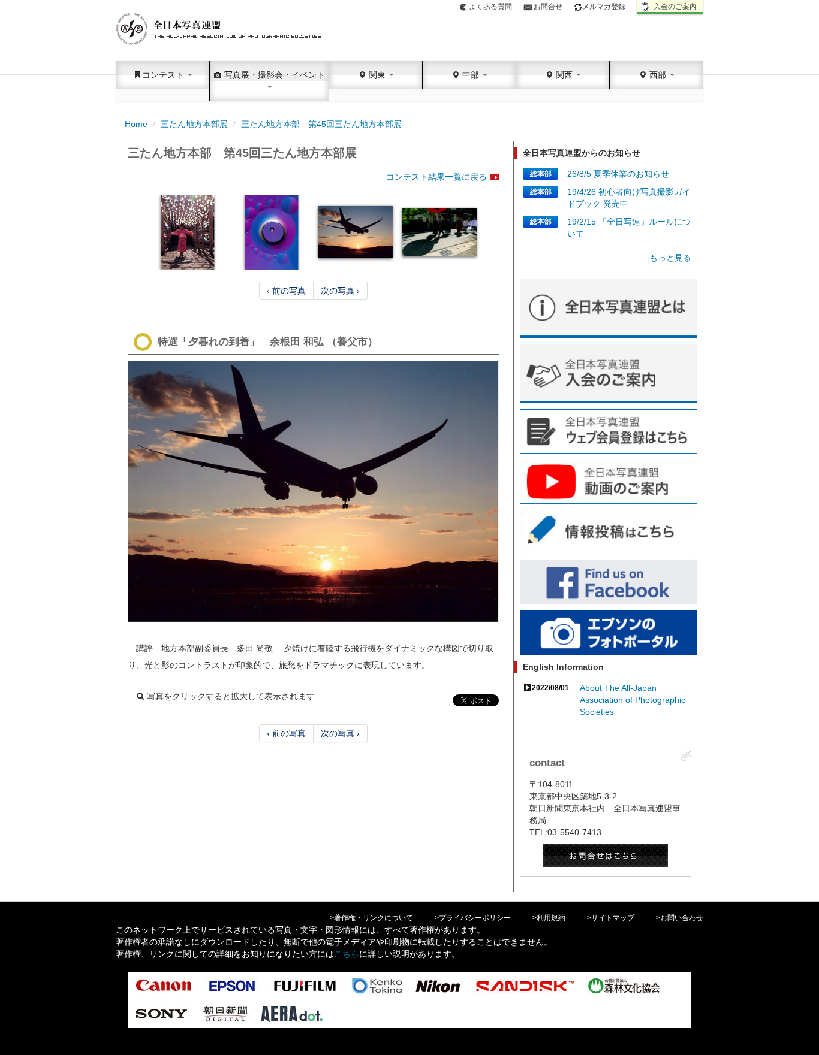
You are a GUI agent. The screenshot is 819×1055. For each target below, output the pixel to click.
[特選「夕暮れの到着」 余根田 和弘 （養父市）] (313, 491)
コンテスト (164, 75)
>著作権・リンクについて (371, 918)
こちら (346, 954)
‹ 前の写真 (286, 290)
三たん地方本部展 (194, 124)
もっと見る (670, 257)
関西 (564, 75)
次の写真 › (340, 290)
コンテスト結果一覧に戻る (436, 177)
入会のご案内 (675, 6)
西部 (658, 75)
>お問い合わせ (679, 918)
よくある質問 (490, 6)
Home (136, 124)
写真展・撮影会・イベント (273, 75)
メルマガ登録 (603, 6)
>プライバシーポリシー (473, 918)
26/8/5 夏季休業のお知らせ (618, 174)
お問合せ (548, 6)
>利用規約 (548, 918)
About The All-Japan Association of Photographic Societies (632, 700)
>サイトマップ (610, 918)
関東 (377, 75)
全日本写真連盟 (219, 29)
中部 (470, 75)
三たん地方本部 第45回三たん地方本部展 (321, 124)
